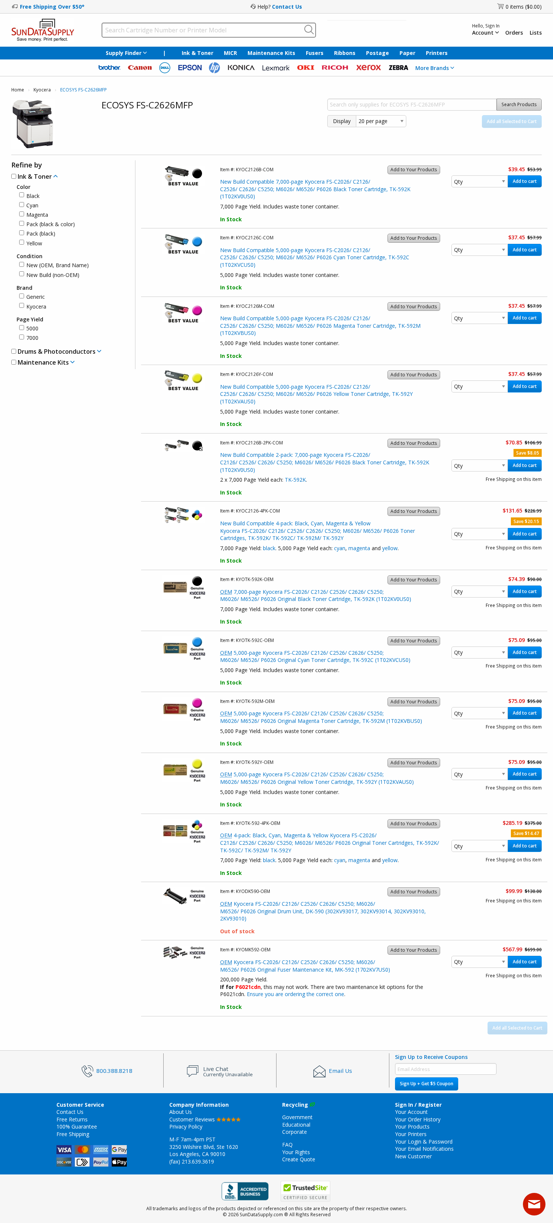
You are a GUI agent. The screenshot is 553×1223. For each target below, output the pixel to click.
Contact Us (287, 6)
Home (17, 90)
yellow (390, 548)
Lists (536, 32)
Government (297, 1117)
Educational (296, 1124)
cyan (339, 548)
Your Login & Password (424, 1141)
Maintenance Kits (271, 52)
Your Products (412, 1126)
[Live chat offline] (534, 1204)
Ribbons (345, 52)
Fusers (315, 52)
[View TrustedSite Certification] (305, 1191)
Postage (377, 52)
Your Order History (418, 1119)
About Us (180, 1111)
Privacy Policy (185, 1126)
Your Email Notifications (424, 1148)
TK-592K (295, 479)
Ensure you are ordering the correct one (295, 994)
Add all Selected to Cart (512, 121)
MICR (230, 52)
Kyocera (42, 90)
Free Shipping (72, 1134)
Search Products (519, 104)
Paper (407, 52)
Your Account (411, 1111)
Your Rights (296, 1152)
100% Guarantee (76, 1126)
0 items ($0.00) (524, 6)
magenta (359, 548)
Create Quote (298, 1159)
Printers (437, 52)
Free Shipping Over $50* (52, 6)
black (269, 548)
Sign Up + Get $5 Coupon (426, 1083)
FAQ (287, 1144)
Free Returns (72, 1119)
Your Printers (411, 1134)
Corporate (294, 1131)
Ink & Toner (197, 52)
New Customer (413, 1156)
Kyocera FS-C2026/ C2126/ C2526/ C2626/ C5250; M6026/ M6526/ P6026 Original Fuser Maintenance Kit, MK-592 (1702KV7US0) (305, 965)
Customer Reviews (192, 1119)
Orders (514, 32)
